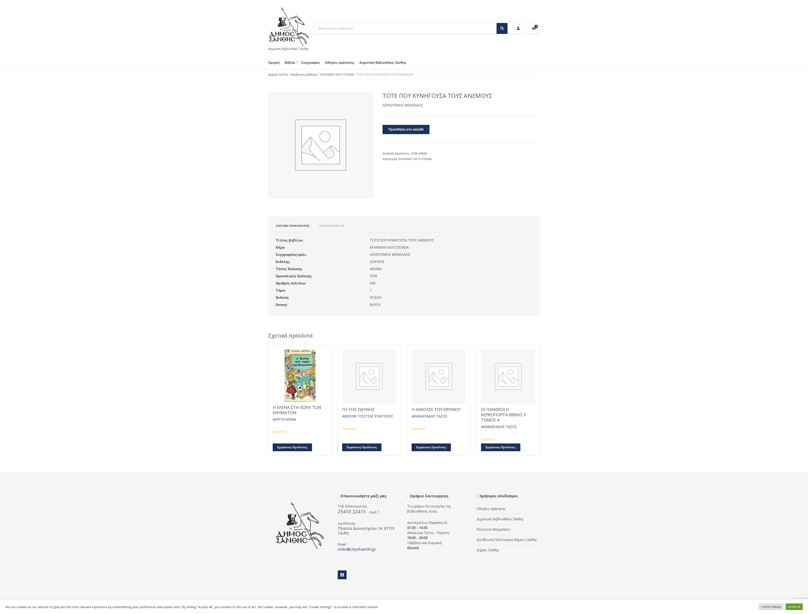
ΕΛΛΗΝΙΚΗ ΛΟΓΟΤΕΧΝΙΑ (337, 74)
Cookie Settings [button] (771, 607)
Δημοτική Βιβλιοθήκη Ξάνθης (382, 62)
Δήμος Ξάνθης (488, 550)
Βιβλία (290, 62)
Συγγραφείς (310, 62)
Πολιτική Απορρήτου (493, 529)
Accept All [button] (794, 607)
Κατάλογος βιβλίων (304, 74)
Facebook (342, 574)
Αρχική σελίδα (278, 74)
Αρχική (274, 62)
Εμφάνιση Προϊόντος (292, 447)
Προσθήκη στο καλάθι (406, 129)
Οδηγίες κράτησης (339, 62)
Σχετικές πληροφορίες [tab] (293, 226)
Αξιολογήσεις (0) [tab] (331, 226)
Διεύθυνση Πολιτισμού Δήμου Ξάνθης (507, 539)
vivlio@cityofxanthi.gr (357, 549)
